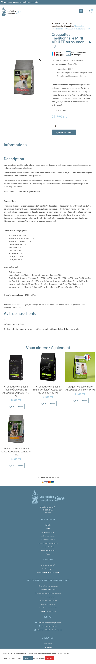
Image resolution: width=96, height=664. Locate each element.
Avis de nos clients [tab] (20, 313)
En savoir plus (39, 658)
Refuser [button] (49, 658)
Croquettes (69, 26)
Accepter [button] (28, 658)
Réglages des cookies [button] (12, 658)
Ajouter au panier (64, 132)
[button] (81, 11)
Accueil (55, 23)
